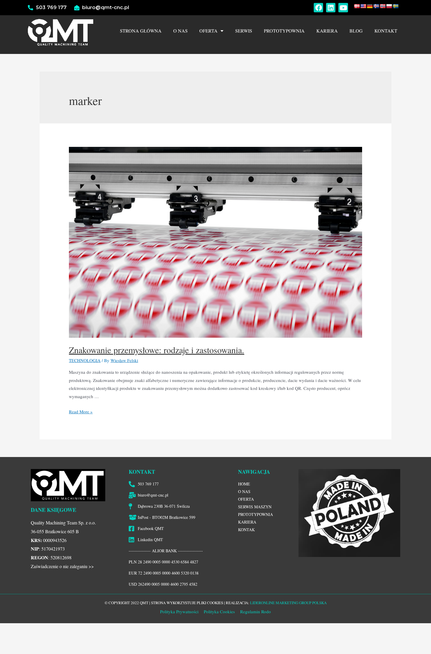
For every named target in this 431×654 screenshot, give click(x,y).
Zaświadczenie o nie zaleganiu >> (62, 566)
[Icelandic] (376, 6)
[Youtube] (343, 7)
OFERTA (208, 31)
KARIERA (327, 31)
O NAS (180, 31)
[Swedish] (395, 6)
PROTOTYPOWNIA (284, 31)
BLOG (356, 31)
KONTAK (246, 529)
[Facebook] (318, 7)
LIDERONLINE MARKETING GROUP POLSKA (288, 602)
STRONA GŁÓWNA (141, 31)
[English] (363, 6)
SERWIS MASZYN (255, 506)
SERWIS (243, 31)
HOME (244, 484)
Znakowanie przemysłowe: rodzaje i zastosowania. (156, 350)
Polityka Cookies (219, 611)
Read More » (81, 412)
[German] (370, 6)
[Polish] (389, 6)
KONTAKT (385, 31)
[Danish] (357, 6)
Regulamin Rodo (255, 611)
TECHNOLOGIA (85, 360)
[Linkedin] (330, 7)
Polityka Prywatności (179, 611)
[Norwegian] (383, 6)
